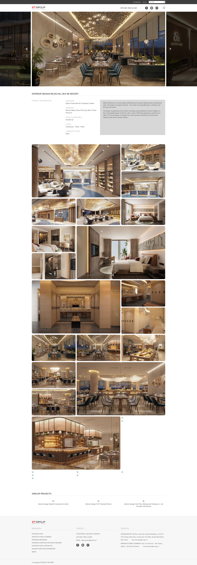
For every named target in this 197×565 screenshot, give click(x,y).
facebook (146, 8)
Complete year (73, 131)
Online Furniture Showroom (43, 549)
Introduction (37, 534)
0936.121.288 (132, 8)
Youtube (151, 8)
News (34, 552)
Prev (26, 49)
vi (143, 2)
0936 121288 (87, 537)
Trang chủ (137, 2)
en (146, 2)
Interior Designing (39, 540)
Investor (70, 101)
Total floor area (74, 117)
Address (70, 108)
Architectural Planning (41, 537)
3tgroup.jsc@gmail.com (89, 540)
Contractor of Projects (42, 546)
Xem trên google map (139, 540)
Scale (68, 124)
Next (170, 49)
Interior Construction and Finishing (47, 543)
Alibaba (156, 8)
